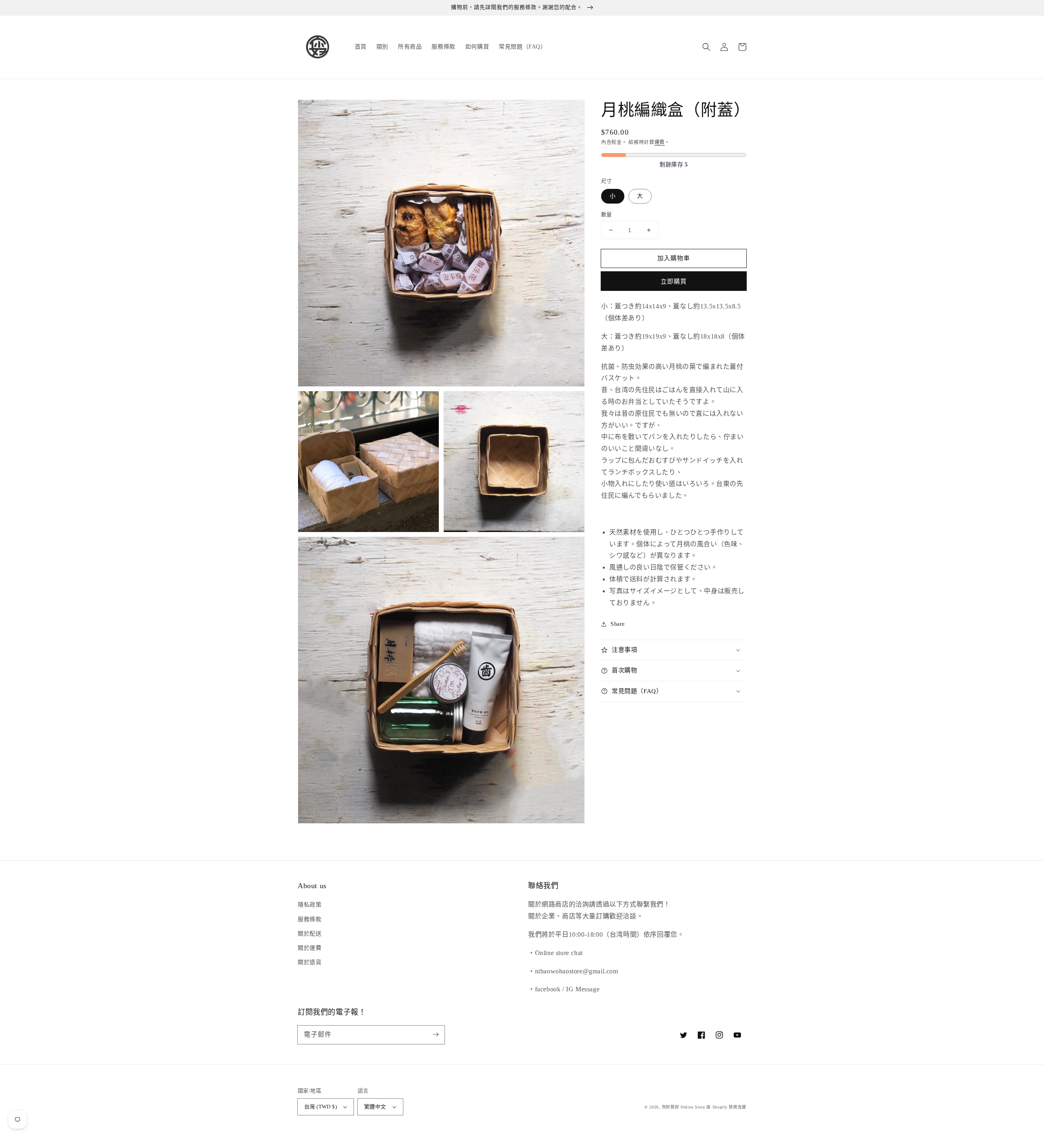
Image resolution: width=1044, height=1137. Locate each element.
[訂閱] (436, 1035)
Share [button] (617, 624)
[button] (706, 47)
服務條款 (309, 919)
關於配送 (309, 934)
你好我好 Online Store (683, 1107)
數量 (606, 214)
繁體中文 (375, 1107)
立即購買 (674, 281)
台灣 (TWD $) (320, 1107)
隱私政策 (309, 905)
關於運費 (309, 948)
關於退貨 (309, 962)
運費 (660, 142)
